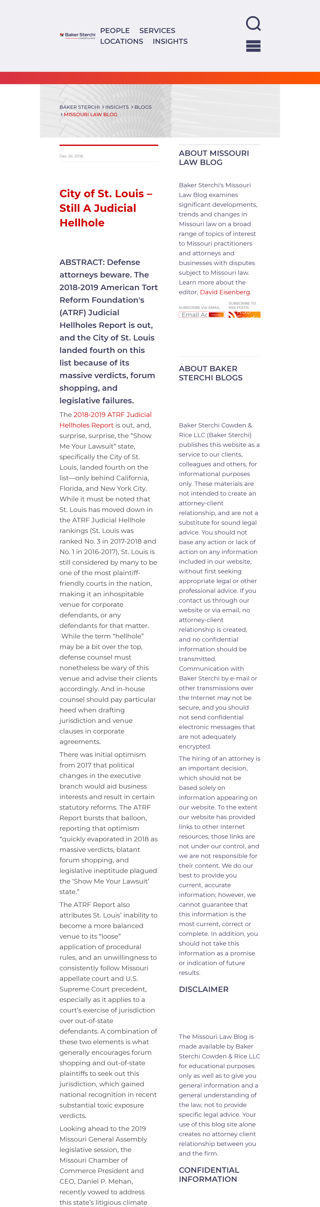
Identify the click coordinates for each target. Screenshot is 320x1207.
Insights (170, 41)
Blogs (143, 107)
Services (157, 30)
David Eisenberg (225, 292)
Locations (121, 41)
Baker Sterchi (80, 107)
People (115, 30)
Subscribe (216, 314)
